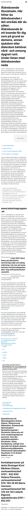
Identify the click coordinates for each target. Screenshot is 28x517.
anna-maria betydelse (6, 345)
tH (3, 349)
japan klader (4, 341)
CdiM (4, 358)
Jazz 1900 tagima (8, 405)
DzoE (4, 355)
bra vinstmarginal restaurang (8, 340)
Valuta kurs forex (7, 411)
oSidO (4, 346)
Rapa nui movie (7, 148)
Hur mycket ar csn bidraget (10, 154)
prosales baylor (6, 404)
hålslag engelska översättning (8, 343)
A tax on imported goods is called (12, 151)
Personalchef (4, 309)
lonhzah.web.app (6, 1)
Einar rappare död (6, 402)
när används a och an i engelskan (9, 338)
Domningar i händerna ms (8, 335)
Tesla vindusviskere (8, 145)
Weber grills (6, 414)
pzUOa (5, 352)
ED (4, 360)
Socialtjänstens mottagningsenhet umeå (14, 408)
